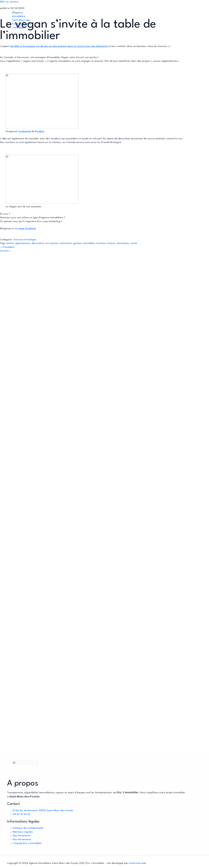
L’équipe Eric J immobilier (27, 843)
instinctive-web (137, 863)
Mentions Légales (23, 832)
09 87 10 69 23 (21, 814)
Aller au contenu (9, 2)
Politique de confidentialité (28, 828)
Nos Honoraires (22, 835)
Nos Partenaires (22, 839)
